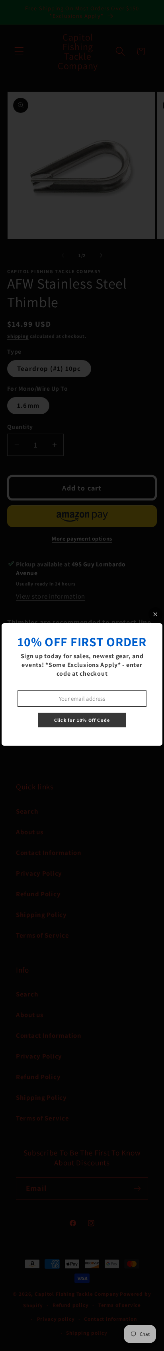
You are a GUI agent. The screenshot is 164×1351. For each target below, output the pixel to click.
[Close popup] (155, 614)
